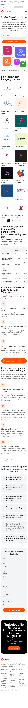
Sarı (4, 568)
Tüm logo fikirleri (14, 610)
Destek (12, 671)
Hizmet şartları (23, 685)
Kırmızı (4, 558)
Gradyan (5, 566)
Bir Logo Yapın (14, 648)
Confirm (19, 7)
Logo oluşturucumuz (7, 295)
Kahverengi (6, 601)
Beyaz (4, 563)
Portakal (5, 573)
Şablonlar (21, 673)
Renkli (4, 576)
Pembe (4, 581)
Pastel (4, 584)
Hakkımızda (4, 685)
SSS (11, 682)
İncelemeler (13, 678)
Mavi (4, 596)
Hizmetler (12, 680)
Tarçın (4, 591)
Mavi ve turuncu (7, 586)
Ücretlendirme (14, 669)
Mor (4, 578)
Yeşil (4, 571)
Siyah (4, 560)
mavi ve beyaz (6, 594)
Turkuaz (5, 599)
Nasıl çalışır (4, 687)
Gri (3, 604)
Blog (20, 675)
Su (3, 589)
